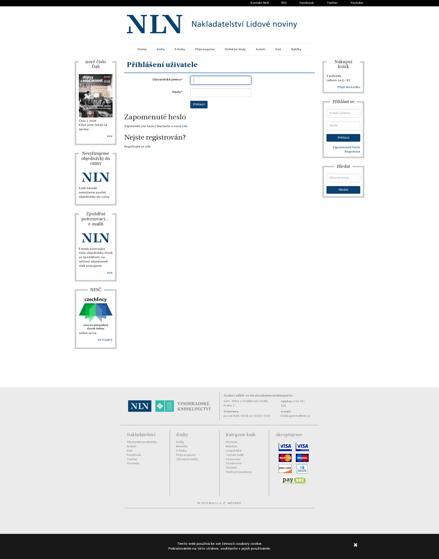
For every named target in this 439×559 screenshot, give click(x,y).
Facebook (307, 3)
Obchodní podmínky (142, 442)
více (110, 136)
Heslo (176, 92)
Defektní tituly (235, 49)
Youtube (356, 3)
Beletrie (231, 447)
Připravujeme (205, 49)
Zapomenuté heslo (346, 147)
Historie (231, 442)
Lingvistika (233, 451)
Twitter (332, 3)
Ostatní (231, 468)
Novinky (182, 447)
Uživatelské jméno (166, 79)
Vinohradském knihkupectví (271, 395)
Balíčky (296, 49)
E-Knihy (180, 49)
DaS (278, 49)
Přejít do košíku (348, 87)
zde (184, 126)
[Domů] (212, 24)
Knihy (161, 49)
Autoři (260, 49)
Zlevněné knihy (187, 459)
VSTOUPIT (105, 340)
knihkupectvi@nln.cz (295, 416)
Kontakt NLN (259, 3)
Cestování (233, 459)
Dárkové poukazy (239, 472)
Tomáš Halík (235, 455)
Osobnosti (233, 464)
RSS (284, 3)
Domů (142, 49)
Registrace (352, 152)
